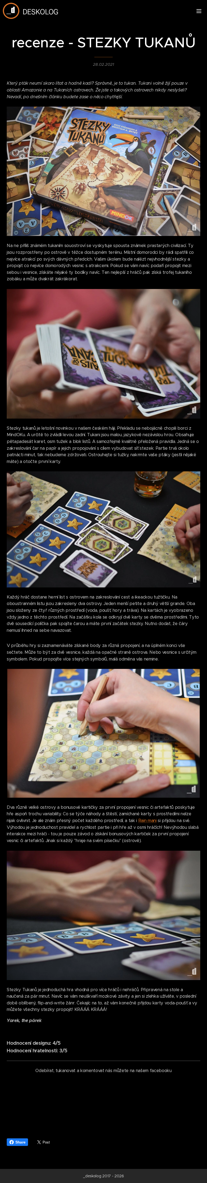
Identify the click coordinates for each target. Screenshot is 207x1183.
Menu (199, 10)
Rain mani (147, 820)
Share (20, 1142)
